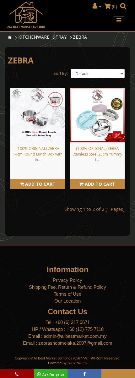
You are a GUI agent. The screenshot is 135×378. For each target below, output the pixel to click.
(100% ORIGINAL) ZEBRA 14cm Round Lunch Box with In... (37, 154)
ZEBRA (80, 37)
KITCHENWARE (33, 37)
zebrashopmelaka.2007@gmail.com (75, 343)
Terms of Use (67, 294)
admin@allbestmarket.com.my (75, 336)
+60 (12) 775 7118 (85, 329)
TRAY (61, 37)
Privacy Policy (67, 280)
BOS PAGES (77, 363)
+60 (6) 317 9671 (72, 322)
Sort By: (60, 73)
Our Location (67, 301)
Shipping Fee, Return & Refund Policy (67, 287)
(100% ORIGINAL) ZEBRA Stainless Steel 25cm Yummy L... (97, 154)
